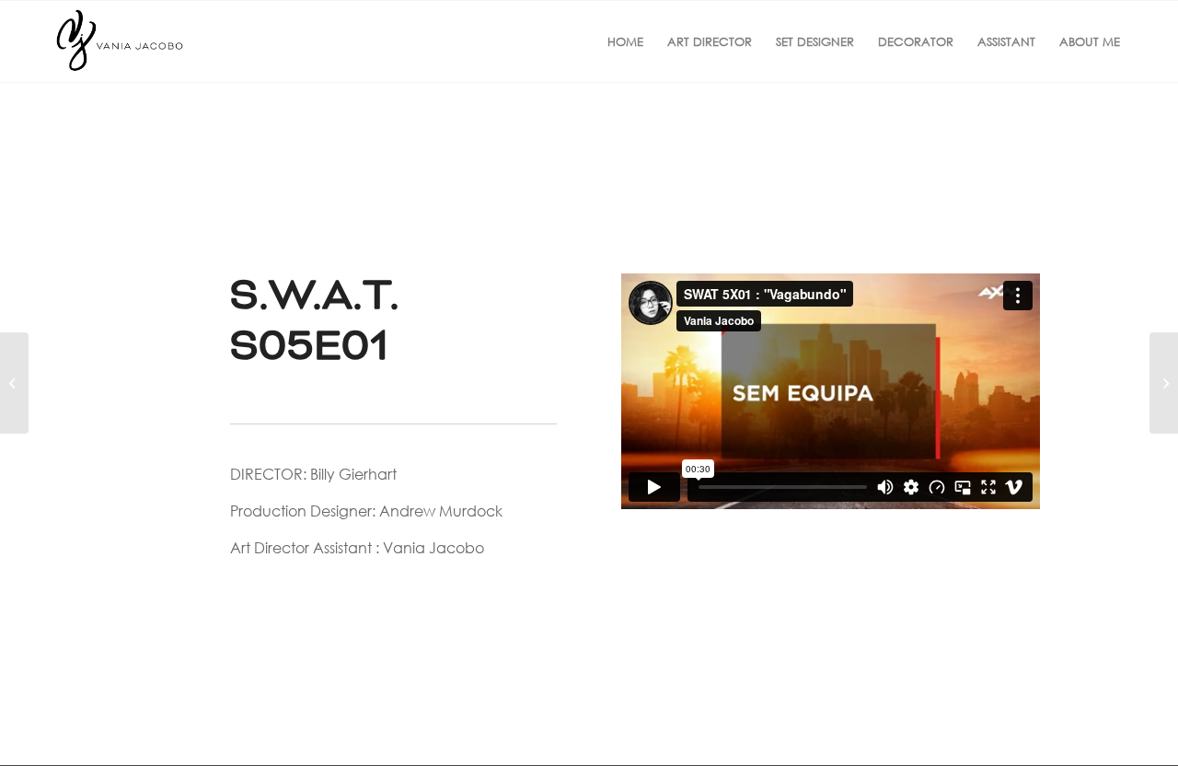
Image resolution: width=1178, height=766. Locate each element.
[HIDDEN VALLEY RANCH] (14, 383)
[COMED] (1163, 383)
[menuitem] (625, 41)
